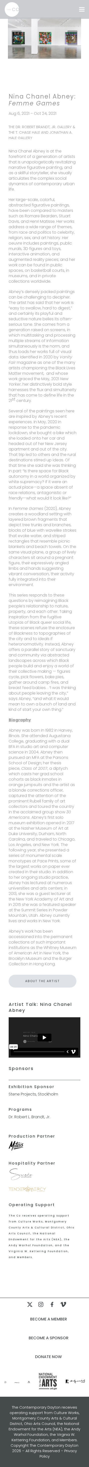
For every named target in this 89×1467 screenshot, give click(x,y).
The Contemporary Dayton (54, 1445)
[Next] (72, 37)
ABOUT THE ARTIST (42, 981)
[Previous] (17, 37)
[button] (82, 9)
